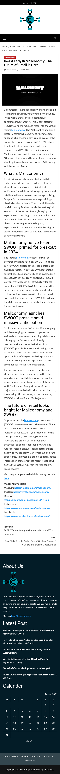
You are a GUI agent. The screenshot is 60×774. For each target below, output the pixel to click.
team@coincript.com (21, 615)
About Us (48, 756)
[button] (4, 37)
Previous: (28, 530)
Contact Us (30, 759)
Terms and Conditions (31, 756)
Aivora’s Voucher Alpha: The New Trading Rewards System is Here (27, 651)
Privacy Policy (11, 756)
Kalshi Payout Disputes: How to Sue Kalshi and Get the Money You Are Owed (28, 632)
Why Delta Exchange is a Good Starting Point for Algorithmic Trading (26, 661)
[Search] (55, 37)
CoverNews (34, 769)
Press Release (10, 57)
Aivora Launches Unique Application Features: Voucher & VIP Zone (30, 676)
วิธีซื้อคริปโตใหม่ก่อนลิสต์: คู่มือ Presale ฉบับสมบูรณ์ (26, 668)
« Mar (29, 741)
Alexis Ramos (11, 70)
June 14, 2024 (24, 70)
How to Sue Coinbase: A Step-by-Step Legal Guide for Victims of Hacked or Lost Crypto (28, 641)
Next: (30, 541)
